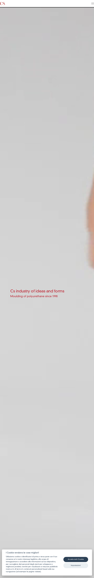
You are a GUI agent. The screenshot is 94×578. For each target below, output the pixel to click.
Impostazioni (76, 565)
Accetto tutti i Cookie (76, 559)
